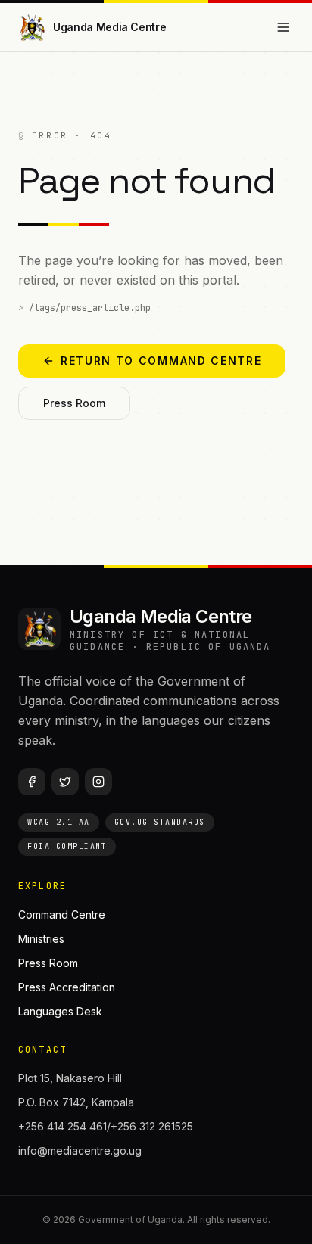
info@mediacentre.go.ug (80, 1150)
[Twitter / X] (65, 781)
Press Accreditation (66, 987)
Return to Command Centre (161, 360)
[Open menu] (283, 27)
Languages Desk (60, 1011)
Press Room (74, 403)
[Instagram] (98, 781)
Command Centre (61, 914)
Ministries (41, 938)
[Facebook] (31, 781)
